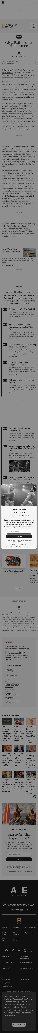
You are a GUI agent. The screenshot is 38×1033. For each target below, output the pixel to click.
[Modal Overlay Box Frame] (19, 516)
